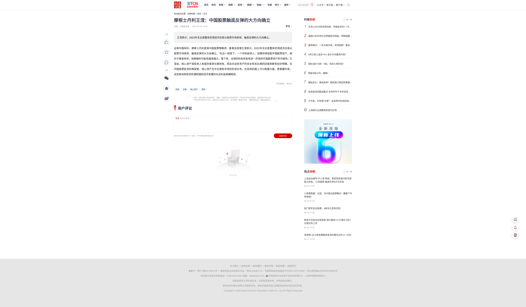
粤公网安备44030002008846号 (322, 270)
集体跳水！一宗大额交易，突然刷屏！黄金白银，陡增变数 (330, 45)
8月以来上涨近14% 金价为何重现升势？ (327, 54)
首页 (206, 4)
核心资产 (194, 89)
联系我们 (257, 265)
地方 (277, 4)
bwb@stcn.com (256, 275)
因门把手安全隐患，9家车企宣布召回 (322, 208)
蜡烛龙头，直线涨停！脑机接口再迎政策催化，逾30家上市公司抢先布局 (330, 82)
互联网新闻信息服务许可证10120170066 (285, 270)
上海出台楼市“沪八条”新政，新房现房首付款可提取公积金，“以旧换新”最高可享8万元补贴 (327, 180)
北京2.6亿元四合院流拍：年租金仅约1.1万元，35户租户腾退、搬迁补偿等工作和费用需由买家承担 (330, 26)
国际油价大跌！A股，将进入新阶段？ (326, 63)
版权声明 (268, 265)
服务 (286, 4)
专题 (269, 4)
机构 (177, 89)
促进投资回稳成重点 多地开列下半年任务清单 (330, 91)
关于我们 (234, 265)
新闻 (221, 4)
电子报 (329, 4)
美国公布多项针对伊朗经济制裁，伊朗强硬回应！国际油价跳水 (330, 36)
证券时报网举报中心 (316, 275)
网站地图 (280, 265)
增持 (203, 89)
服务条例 (245, 265)
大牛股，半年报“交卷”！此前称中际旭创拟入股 (330, 100)
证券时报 (191, 13)
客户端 (339, 4)
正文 (205, 13)
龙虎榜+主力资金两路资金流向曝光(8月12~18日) (327, 234)
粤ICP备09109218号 (207, 270)
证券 (185, 89)
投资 (240, 4)
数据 (249, 4)
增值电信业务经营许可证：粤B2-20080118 (241, 270)
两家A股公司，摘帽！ (318, 73)
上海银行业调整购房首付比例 (322, 110)
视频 (230, 4)
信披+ (259, 4)
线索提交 (291, 265)
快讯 (213, 4)
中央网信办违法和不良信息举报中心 (285, 275)
